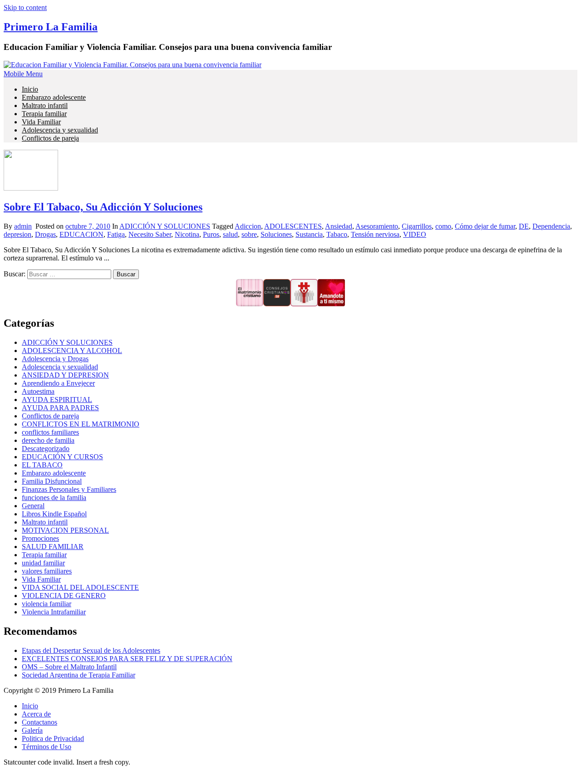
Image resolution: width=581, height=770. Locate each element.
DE (524, 226)
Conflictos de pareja (50, 138)
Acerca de (36, 714)
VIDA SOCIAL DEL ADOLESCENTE (80, 587)
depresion (17, 234)
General (33, 506)
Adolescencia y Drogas (55, 359)
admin (23, 226)
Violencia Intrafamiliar (54, 612)
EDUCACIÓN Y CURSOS (62, 457)
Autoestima (38, 391)
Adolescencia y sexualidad (60, 130)
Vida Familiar (41, 122)
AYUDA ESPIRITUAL (57, 399)
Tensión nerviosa (375, 234)
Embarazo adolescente (54, 97)
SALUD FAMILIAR (53, 546)
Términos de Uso (46, 746)
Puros (211, 234)
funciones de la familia (54, 497)
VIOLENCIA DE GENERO (64, 595)
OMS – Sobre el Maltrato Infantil (69, 667)
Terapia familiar (44, 114)
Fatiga (116, 234)
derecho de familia (48, 440)
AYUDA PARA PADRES (60, 408)
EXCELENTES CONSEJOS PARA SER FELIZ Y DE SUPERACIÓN (127, 658)
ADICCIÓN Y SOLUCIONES (164, 226)
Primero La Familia (51, 27)
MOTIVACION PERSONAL (65, 530)
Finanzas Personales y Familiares (69, 489)
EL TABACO (42, 465)
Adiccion (248, 226)
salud (230, 234)
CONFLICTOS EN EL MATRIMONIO (80, 424)
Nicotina (187, 234)
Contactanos (39, 722)
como (443, 226)
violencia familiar (46, 604)
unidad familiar (43, 563)
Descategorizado (45, 448)
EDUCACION (81, 234)
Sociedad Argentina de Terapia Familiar (78, 675)
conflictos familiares (50, 432)
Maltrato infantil (45, 105)
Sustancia (309, 234)
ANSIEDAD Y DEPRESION (65, 375)
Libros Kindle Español (54, 514)
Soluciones (276, 234)
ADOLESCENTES (293, 226)
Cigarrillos (417, 226)
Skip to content (25, 7)
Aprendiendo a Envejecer (58, 383)
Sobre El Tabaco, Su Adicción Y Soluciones (103, 207)
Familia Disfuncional (52, 481)
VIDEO (414, 234)
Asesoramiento (376, 226)
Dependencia (551, 226)
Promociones (40, 538)
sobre (249, 234)
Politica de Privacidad (53, 738)
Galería (32, 730)
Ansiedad (338, 226)
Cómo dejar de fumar (485, 226)
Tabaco (336, 234)
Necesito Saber (149, 234)
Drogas (45, 234)
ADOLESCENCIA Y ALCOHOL (72, 350)
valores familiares (47, 571)
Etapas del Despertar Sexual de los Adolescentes (91, 650)
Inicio (30, 89)
